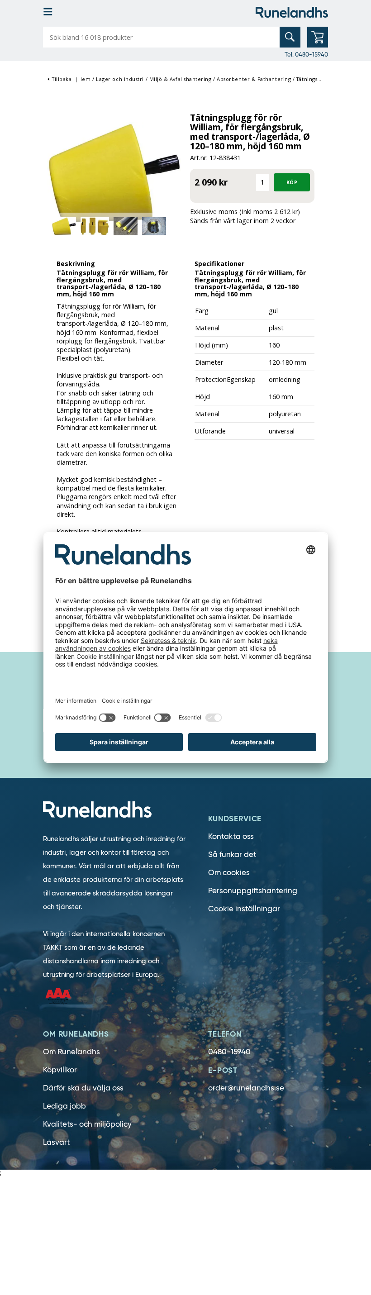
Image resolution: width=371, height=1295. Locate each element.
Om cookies (229, 872)
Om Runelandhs (71, 1052)
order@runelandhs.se (246, 1088)
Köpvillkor (60, 1070)
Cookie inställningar (244, 909)
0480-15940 (229, 1052)
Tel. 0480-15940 (306, 54)
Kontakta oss (231, 836)
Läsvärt (56, 1142)
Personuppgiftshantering (252, 890)
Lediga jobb (64, 1106)
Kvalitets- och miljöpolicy (87, 1124)
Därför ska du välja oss (83, 1088)
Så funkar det (232, 854)
